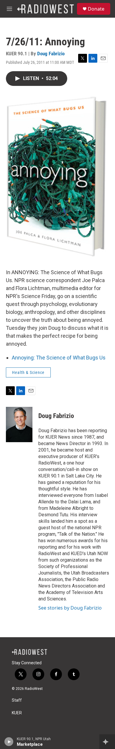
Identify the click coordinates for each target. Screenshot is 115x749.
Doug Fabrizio (51, 53)
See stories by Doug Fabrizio (70, 608)
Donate (96, 8)
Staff (17, 700)
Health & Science (28, 372)
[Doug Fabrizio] (19, 424)
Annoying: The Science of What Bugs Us (59, 357)
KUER (17, 713)
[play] (9, 742)
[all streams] (107, 741)
